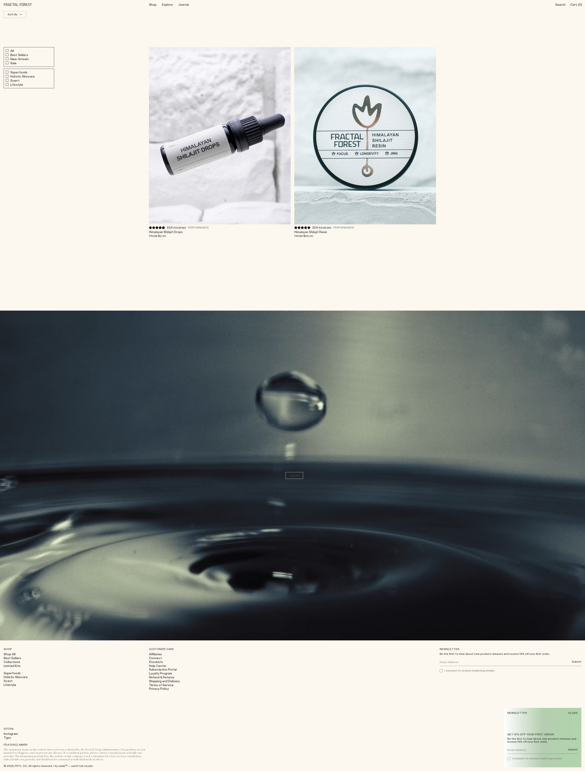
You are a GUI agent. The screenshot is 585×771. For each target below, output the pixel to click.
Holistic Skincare (16, 677)
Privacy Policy (159, 689)
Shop (153, 4)
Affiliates (155, 654)
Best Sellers (12, 658)
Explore (167, 4)
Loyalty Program (160, 673)
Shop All (10, 654)
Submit (573, 749)
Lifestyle (10, 685)
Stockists (156, 662)
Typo (7, 738)
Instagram (11, 734)
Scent (8, 681)
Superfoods (12, 673)
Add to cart (279, 233)
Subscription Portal (163, 670)
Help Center (157, 666)
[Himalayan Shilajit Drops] (220, 135)
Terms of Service (161, 685)
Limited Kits (12, 666)
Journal (183, 4)
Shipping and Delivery (164, 681)
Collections (12, 662)
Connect (155, 658)
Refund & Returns (161, 677)
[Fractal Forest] (21, 4)
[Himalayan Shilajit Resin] (365, 135)
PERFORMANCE (198, 227)
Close (573, 713)
